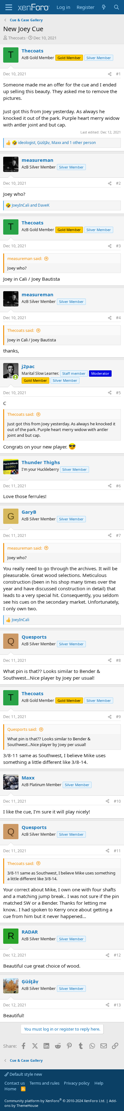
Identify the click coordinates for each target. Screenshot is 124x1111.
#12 (117, 955)
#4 (118, 317)
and (30, 205)
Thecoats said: (20, 330)
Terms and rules (44, 1083)
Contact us (14, 1083)
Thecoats (16, 38)
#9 (118, 716)
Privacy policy (77, 1083)
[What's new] (104, 7)
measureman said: (24, 258)
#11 (117, 851)
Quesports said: (22, 729)
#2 (118, 183)
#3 (118, 246)
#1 (118, 74)
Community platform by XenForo (54, 1100)
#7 (118, 535)
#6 (118, 486)
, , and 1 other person (57, 142)
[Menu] (8, 7)
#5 (118, 392)
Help (98, 1083)
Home (10, 1089)
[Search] (116, 7)
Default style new (25, 1074)
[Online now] (15, 377)
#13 (117, 1005)
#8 (118, 660)
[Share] (110, 74)
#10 (117, 801)
